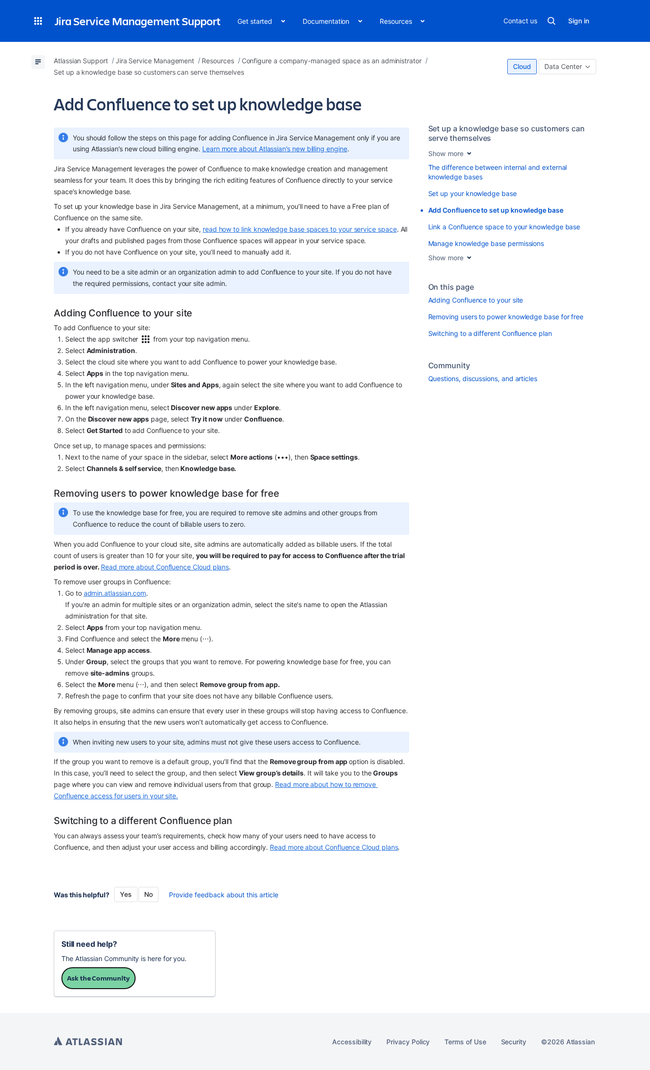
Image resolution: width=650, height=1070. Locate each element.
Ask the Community (98, 977)
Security (513, 1042)
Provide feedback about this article (223, 895)
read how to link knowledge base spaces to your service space (300, 229)
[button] (38, 21)
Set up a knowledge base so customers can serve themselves (506, 133)
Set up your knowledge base (472, 193)
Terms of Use (465, 1042)
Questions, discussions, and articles (482, 378)
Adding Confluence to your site (475, 300)
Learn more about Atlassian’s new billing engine (274, 149)
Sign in (578, 21)
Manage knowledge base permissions (486, 243)
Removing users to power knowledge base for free (506, 317)
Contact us (520, 21)
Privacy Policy (408, 1042)
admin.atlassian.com (115, 593)
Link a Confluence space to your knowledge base (504, 227)
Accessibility (352, 1042)
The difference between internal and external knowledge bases (497, 172)
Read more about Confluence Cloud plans (165, 567)
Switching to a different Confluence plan (490, 333)
